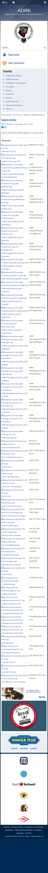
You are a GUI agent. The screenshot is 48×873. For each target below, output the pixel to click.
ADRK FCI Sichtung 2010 (10, 161)
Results (9, 90)
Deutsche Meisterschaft (10, 447)
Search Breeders (12, 101)
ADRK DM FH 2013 (8, 151)
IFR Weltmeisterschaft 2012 (12, 633)
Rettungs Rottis (7, 643)
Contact (28, 833)
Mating (8, 98)
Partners (38, 830)
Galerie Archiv (8, 120)
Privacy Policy (17, 827)
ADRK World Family (13, 75)
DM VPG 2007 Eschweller (11, 535)
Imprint (7, 827)
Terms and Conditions (24, 830)
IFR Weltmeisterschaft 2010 (12, 623)
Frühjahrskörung (8, 584)
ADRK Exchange (12, 79)
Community (17, 115)
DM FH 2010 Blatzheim (10, 477)
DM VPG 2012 (6, 574)
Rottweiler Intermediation (16, 83)
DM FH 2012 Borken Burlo (11, 506)
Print (31, 124)
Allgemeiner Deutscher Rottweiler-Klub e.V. (24, 14)
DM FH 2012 (6, 496)
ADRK (24, 10)
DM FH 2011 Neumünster (11, 486)
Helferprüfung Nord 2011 (11, 604)
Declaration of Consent (34, 827)
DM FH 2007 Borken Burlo (11, 457)
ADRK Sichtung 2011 (9, 437)
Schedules (10, 94)
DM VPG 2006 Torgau (9, 525)
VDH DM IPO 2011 (8, 662)
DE (6, 2)
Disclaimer (9, 830)
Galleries (26, 115)
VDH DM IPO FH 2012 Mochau (13, 682)
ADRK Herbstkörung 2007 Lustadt (14, 279)
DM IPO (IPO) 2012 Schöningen (13, 516)
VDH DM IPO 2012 (8, 672)
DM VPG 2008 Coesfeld (10, 545)
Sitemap (20, 833)
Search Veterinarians (14, 105)
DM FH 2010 (6, 467)
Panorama (10, 87)
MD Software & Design (21, 836)
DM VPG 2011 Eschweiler (11, 564)
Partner (9, 109)
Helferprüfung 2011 (9, 594)
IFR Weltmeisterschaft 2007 (12, 613)
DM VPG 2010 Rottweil (10, 555)
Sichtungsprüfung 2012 (10, 652)
